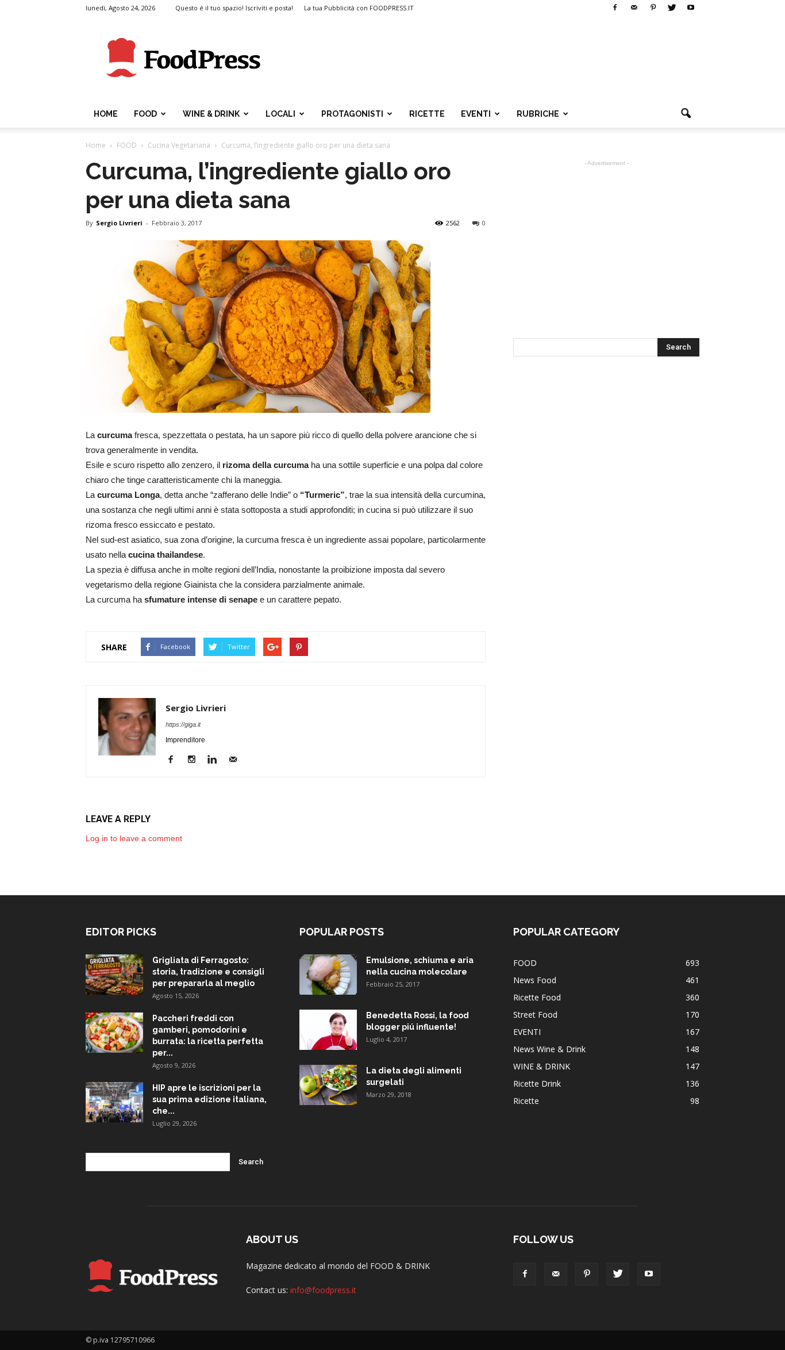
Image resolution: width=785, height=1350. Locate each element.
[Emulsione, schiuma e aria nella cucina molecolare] (328, 974)
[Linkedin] (216, 760)
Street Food (535, 1014)
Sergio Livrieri (119, 222)
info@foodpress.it (323, 1289)
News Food (534, 980)
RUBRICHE (538, 113)
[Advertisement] (490, 58)
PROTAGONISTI (352, 113)
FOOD (145, 113)
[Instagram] (195, 760)
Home (106, 113)
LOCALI (280, 113)
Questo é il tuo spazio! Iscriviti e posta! (234, 7)
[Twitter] (671, 8)
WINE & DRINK (211, 113)
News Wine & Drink (549, 1049)
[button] (685, 114)
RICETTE (427, 113)
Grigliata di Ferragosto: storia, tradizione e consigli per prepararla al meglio (208, 972)
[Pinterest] (652, 8)
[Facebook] (615, 8)
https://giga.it (183, 724)
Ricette (526, 1100)
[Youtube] (690, 8)
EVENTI (476, 113)
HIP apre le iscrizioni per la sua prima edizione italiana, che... (209, 1099)
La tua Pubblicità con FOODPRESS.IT (359, 7)
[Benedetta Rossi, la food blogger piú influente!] (328, 1030)
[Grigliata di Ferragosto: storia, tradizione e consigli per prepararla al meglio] (114, 974)
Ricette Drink (537, 1083)
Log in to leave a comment (134, 838)
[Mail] (633, 8)
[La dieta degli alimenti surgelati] (328, 1085)
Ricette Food (537, 997)
